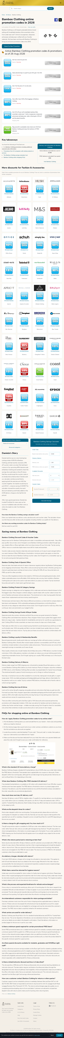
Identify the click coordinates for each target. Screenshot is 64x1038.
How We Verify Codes (23, 1018)
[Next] (60, 36)
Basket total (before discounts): (40, 454)
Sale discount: (35, 475)
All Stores (8, 15)
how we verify (31, 27)
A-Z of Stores (21, 1012)
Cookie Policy (36, 1012)
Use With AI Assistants (23, 1021)
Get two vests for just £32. (19, 60)
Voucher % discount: (39, 489)
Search (50, 8)
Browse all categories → (15, 447)
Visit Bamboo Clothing (50, 161)
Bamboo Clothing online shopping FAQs (14, 157)
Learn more (37, 1035)
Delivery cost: (35, 462)
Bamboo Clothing (11, 993)
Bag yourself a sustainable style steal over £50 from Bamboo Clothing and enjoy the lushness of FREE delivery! (26, 129)
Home (3, 15)
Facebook (53, 1006)
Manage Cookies (37, 1015)
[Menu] (60, 2)
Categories (20, 1009)
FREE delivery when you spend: (40, 467)
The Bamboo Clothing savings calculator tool (16, 155)
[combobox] (30, 8)
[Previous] (40, 36)
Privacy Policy (36, 1009)
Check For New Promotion (12, 46)
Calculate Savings (46, 501)
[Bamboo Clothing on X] (60, 20)
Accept (59, 1035)
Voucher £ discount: (39, 495)
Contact (35, 1018)
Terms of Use (36, 1006)
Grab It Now (52, 63)
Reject (52, 1035)
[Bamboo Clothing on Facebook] (56, 20)
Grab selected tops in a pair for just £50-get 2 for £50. (27, 73)
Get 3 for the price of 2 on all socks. (22, 86)
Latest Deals (21, 1006)
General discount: (36, 480)
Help (19, 1015)
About (34, 1021)
